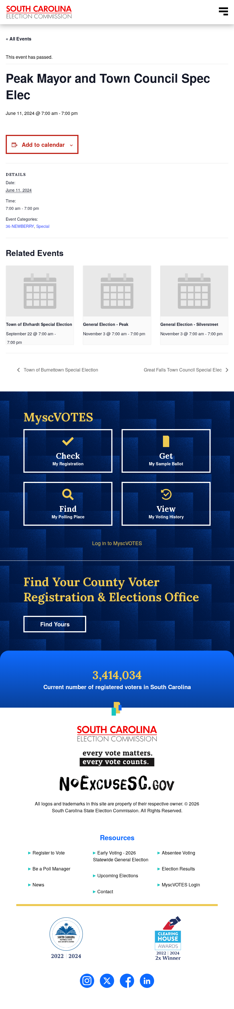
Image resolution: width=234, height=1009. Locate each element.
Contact (105, 891)
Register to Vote (49, 852)
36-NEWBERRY (20, 226)
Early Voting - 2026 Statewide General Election (120, 856)
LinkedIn (147, 981)
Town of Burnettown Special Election (60, 369)
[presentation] (40, 291)
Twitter (107, 981)
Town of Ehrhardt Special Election (39, 324)
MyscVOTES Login (181, 884)
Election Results (178, 868)
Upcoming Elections (117, 875)
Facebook (127, 981)
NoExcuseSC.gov (117, 783)
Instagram (87, 981)
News (38, 884)
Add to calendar (43, 144)
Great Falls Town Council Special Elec (183, 369)
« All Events (18, 38)
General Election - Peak (105, 324)
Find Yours (55, 624)
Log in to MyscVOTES (117, 543)
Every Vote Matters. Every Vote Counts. (117, 758)
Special (42, 226)
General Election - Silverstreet (189, 324)
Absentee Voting (178, 852)
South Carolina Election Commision (39, 12)
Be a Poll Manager (51, 868)
